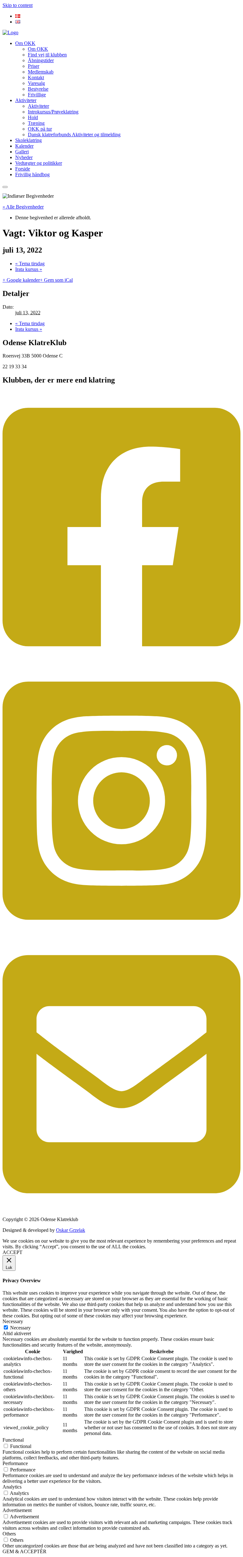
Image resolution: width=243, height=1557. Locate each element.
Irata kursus (28, 269)
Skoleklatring (28, 140)
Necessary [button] (13, 1321)
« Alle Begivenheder (23, 206)
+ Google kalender (21, 280)
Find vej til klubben (47, 54)
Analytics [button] (12, 1486)
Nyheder (24, 157)
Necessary (20, 1327)
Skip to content (18, 5)
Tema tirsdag (30, 263)
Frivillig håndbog (32, 174)
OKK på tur (40, 129)
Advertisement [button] (17, 1510)
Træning (36, 123)
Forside (22, 168)
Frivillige (37, 94)
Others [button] (9, 1533)
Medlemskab (40, 71)
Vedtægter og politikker (38, 163)
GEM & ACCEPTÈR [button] (25, 1551)
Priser (33, 66)
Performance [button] (15, 1463)
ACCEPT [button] (12, 1252)
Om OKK (25, 43)
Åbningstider (41, 60)
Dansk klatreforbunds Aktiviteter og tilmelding (74, 134)
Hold (33, 117)
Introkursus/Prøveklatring (53, 111)
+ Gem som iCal (56, 280)
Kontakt (36, 77)
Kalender (24, 146)
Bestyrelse (38, 89)
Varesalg (36, 83)
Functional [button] (13, 1440)
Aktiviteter (25, 100)
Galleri (22, 151)
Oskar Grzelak (70, 1230)
